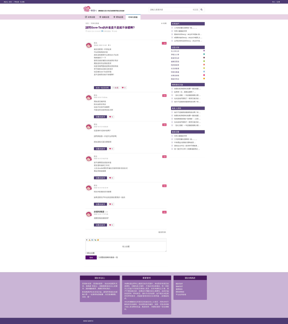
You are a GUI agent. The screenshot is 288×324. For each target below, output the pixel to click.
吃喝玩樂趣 (133, 17)
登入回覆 (126, 246)
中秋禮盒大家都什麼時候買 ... (185, 142)
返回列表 (162, 232)
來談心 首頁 (8, 2)
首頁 (87, 23)
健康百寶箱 (175, 61)
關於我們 (179, 283)
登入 (273, 2)
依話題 (195, 9)
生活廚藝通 (175, 68)
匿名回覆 (91, 253)
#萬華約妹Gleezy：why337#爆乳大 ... (188, 37)
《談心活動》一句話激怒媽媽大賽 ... (187, 95)
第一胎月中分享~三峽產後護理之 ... (187, 149)
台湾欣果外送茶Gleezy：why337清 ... (188, 41)
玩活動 (22, 2)
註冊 (278, 2)
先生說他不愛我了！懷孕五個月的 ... (187, 98)
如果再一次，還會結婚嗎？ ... (185, 92)
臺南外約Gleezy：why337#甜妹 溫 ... (188, 34)
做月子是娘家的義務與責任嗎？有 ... (187, 101)
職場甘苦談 (175, 79)
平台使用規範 (181, 294)
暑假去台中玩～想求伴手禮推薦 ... (186, 145)
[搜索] (201, 9)
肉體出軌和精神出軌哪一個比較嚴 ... (187, 88)
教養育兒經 (175, 58)
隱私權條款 (180, 291)
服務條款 (179, 289)
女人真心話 (175, 51)
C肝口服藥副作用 (180, 31)
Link (95, 240)
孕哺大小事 (175, 54)
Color (89, 240)
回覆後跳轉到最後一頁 (108, 257)
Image (92, 240)
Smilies (98, 240)
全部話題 (91, 17)
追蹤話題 (105, 17)
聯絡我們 (179, 286)
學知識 (16, 2)
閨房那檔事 (175, 65)
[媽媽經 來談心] (103, 11)
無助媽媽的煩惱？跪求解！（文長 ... (187, 119)
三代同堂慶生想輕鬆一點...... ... (185, 28)
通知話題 (119, 17)
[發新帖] (90, 232)
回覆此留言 (100, 116)
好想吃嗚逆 (99, 211)
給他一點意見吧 (102, 87)
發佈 (91, 257)
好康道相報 (175, 75)
